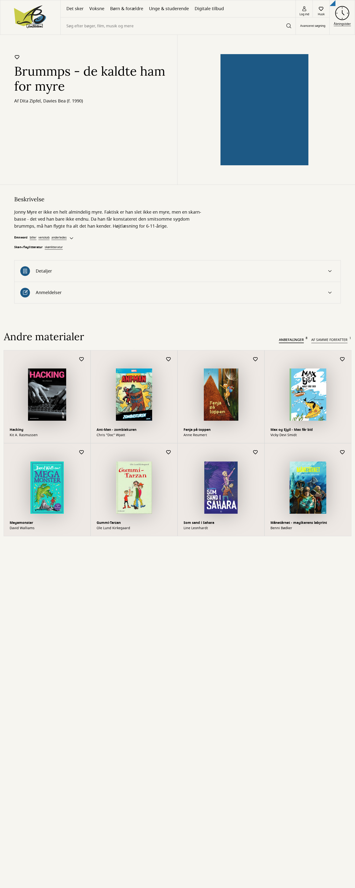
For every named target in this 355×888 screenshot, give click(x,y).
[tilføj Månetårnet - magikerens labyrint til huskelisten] (342, 452)
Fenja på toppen (197, 429)
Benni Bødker (281, 528)
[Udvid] (71, 238)
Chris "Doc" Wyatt (111, 435)
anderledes (59, 237)
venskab (44, 237)
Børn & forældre (126, 9)
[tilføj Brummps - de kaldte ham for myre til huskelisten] (17, 57)
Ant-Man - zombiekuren (116, 429)
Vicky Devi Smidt (283, 435)
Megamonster (21, 522)
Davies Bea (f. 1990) (63, 101)
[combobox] (178, 26)
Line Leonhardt (196, 528)
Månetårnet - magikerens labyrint (298, 522)
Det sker (75, 9)
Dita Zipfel (30, 101)
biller (33, 237)
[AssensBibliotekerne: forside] (30, 17)
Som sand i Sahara (199, 522)
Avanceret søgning (312, 26)
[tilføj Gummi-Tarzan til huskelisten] (168, 452)
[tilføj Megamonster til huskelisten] (82, 452)
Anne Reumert (195, 435)
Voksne (96, 9)
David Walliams (22, 528)
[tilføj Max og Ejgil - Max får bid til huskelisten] (342, 359)
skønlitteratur (54, 247)
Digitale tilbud (209, 9)
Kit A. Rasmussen (24, 435)
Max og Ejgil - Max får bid (291, 429)
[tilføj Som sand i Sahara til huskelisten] (255, 452)
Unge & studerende (169, 9)
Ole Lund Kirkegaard (113, 528)
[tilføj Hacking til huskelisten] (82, 359)
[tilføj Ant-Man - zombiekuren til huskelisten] (168, 359)
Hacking (16, 429)
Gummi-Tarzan (109, 522)
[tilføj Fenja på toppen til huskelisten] (255, 359)
